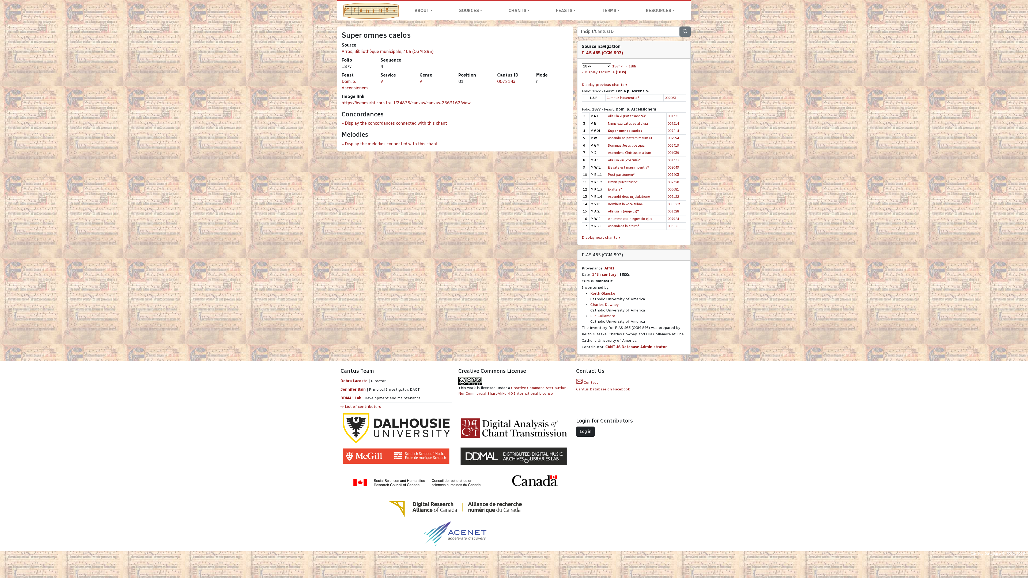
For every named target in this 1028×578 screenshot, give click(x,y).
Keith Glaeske (602, 293)
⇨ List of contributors (361, 406)
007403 (673, 175)
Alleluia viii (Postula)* (624, 160)
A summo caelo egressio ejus (630, 219)
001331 (673, 116)
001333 (673, 160)
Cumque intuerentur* (623, 98)
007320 (673, 182)
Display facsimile (605, 72)
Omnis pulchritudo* (623, 182)
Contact (590, 382)
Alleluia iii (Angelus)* (623, 211)
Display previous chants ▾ (604, 84)
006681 (673, 189)
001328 (673, 211)
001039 (673, 153)
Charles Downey (604, 304)
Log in (585, 431)
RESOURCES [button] (658, 10)
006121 (673, 226)
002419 (673, 145)
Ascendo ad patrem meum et (630, 138)
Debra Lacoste (354, 381)
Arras (609, 268)
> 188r (630, 66)
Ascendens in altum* (624, 226)
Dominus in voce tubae (625, 204)
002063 (670, 98)
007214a (506, 81)
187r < (617, 66)
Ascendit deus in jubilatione (629, 197)
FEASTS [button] (564, 10)
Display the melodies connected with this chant (391, 143)
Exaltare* (615, 189)
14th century (604, 274)
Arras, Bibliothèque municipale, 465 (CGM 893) (388, 51)
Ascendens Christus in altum (629, 153)
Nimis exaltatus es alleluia (628, 123)
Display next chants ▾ (601, 237)
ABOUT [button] (422, 10)
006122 (673, 197)
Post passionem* (621, 175)
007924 (673, 219)
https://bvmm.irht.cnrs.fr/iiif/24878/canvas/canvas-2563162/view (406, 102)
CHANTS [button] (517, 10)
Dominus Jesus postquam (628, 145)
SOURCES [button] (469, 10)
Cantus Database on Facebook (603, 389)
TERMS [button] (609, 10)
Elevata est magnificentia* (628, 167)
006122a (674, 204)
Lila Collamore (602, 316)
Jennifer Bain (354, 389)
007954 (673, 138)
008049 (673, 167)
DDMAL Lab (351, 398)
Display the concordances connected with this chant (396, 123)
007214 (673, 123)
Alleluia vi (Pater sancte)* (627, 116)
